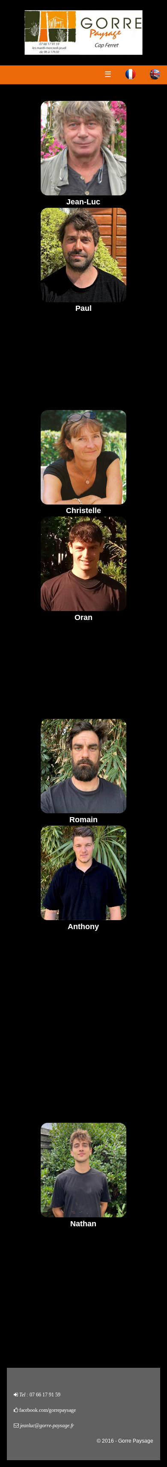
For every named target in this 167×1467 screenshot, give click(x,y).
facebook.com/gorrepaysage (47, 1410)
